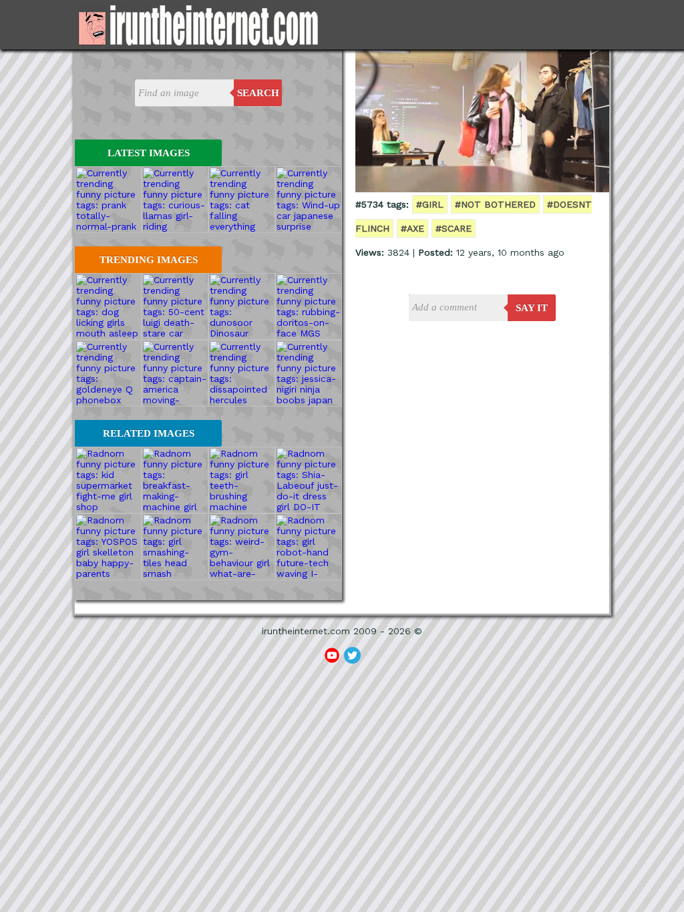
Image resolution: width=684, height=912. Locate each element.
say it (532, 307)
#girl (430, 204)
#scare (454, 228)
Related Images (148, 433)
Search (258, 92)
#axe (412, 228)
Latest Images (149, 153)
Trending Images (149, 259)
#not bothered (495, 204)
